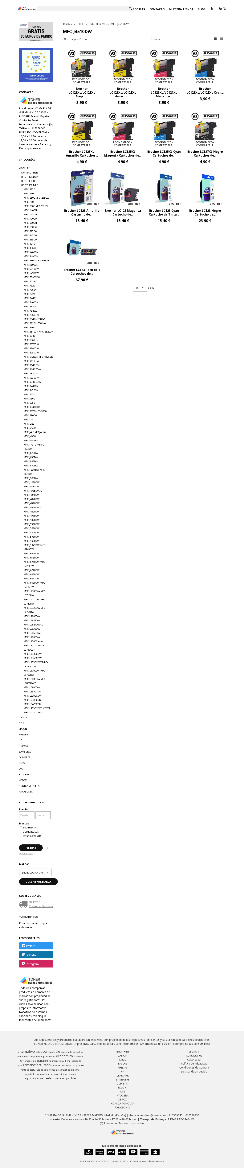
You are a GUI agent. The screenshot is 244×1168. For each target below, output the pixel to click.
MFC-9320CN (31, 373)
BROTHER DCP (29, 176)
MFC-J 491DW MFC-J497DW (34, 446)
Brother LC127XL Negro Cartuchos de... (205, 154)
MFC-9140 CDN (32, 365)
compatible (51, 1051)
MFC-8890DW (31, 348)
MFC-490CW (30, 218)
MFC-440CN (30, 210)
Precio (23, 809)
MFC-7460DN (31, 302)
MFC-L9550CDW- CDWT (37, 708)
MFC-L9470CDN (32, 704)
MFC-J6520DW (31, 553)
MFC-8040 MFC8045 (35, 319)
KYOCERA (24, 774)
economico (64, 1056)
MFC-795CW (30, 231)
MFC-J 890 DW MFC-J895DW (35, 472)
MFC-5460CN (31, 252)
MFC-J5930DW (31, 541)
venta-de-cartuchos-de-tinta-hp (52, 1074)
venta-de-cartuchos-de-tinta (34, 1070)
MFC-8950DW (31, 352)
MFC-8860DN (31, 340)
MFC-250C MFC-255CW (36, 197)
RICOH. (23, 763)
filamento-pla (29, 1061)
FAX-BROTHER (29, 172)
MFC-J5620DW (31, 528)
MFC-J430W (30, 436)
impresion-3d (59, 1061)
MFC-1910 (29, 243)
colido (39, 1052)
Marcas (24, 823)
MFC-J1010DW (31, 482)
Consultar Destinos (41, 906)
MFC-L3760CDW (33, 658)
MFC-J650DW (31, 457)
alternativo (26, 1051)
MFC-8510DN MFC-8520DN (38, 331)
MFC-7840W (30, 310)
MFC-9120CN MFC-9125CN (38, 356)
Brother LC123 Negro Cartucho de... (205, 212)
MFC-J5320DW (31, 520)
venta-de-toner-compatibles (58, 1078)
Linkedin (31, 955)
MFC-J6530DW (31, 557)
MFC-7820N (30, 306)
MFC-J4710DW (31, 515)
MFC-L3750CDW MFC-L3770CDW (36, 664)
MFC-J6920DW (31, 574)
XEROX (23, 780)
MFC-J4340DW (31, 494)
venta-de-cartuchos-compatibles (67, 1065)
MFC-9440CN (31, 386)
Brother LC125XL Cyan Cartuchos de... (164, 154)
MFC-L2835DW (32, 628)
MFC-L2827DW (32, 620)
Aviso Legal (194, 1059)
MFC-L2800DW (32, 616)
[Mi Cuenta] (211, 9)
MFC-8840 (29, 335)
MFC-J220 (29, 423)
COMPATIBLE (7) (31, 831)
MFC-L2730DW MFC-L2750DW (35, 610)
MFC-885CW (30, 239)
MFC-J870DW (31, 465)
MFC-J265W (30, 428)
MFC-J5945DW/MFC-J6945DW (35, 547)
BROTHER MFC (29, 185)
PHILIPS (23, 734)
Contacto (157, 9)
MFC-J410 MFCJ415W (35, 432)
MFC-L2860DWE (32, 633)
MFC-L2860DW (32, 637)
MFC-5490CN (31, 256)
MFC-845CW (30, 235)
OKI (21, 768)
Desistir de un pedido (194, 1071)
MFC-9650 (29, 394)
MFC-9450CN (31, 390)
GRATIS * (35, 902)
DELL (21, 723)
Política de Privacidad (194, 1063)
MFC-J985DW (31, 478)
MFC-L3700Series (33, 641)
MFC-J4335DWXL (33, 490)
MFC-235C (29, 189)
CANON (23, 717)
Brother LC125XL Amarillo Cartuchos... (82, 154)
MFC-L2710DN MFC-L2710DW (35, 601)
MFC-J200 (29, 419)
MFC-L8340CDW (33, 691)
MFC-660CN (30, 222)
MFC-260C (29, 202)
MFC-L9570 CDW (33, 712)
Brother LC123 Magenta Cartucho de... (123, 212)
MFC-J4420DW (31, 499)
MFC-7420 (29, 294)
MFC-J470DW (31, 440)
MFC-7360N (30, 289)
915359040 (175, 1115)
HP (20, 740)
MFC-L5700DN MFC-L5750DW (35, 672)
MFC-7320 (29, 285)
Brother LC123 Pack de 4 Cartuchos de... (81, 272)
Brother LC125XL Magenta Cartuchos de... (122, 154)
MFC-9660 (29, 398)
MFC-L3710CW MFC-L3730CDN (35, 647)
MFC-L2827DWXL (33, 624)
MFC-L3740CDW (33, 654)
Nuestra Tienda (181, 9)
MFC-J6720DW (31, 570)
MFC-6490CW (31, 273)
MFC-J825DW (31, 461)
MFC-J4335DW (31, 486)
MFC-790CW (30, 227)
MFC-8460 (29, 327)
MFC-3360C (30, 248)
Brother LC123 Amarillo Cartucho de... (82, 212)
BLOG (201, 9)
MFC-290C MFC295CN (36, 206)
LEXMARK (24, 746)
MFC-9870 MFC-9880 (35, 411)
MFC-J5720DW (31, 532)
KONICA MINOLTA (29, 786)
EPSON (23, 728)
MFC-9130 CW (31, 361)
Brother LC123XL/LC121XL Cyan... (205, 91)
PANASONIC (26, 791)
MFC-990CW (30, 415)
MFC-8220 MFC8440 (35, 323)
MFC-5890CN (31, 264)
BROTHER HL (28, 181)
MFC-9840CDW (32, 407)
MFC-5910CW (31, 269)
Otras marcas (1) (32, 835)
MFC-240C (29, 193)
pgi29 (19, 1065)
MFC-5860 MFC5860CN (36, 260)
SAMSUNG (25, 751)
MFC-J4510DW (31, 503)
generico (42, 1060)
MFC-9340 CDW (32, 381)
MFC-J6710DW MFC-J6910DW (35, 564)
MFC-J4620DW (31, 511)
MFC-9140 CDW (32, 369)
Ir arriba (194, 1051)
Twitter (30, 946)
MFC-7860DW (31, 315)
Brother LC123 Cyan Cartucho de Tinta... (164, 212)
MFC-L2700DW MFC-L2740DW (35, 593)
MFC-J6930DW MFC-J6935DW (35, 585)
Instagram (32, 964)
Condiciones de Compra (194, 1067)
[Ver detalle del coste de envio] (24, 904)
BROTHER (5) (29, 827)
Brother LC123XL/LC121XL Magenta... (164, 92)
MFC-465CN (30, 214)
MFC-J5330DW (31, 524)
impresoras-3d (74, 1061)
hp (50, 1061)
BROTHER (24, 167)
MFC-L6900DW (32, 687)
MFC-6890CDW (32, 277)
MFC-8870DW (31, 344)
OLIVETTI (24, 757)
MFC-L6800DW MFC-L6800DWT (35, 681)
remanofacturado (37, 1065)
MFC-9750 (29, 402)
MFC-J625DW (31, 453)
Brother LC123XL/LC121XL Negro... (82, 92)
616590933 (192, 1115)
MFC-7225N (30, 281)
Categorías (136, 9)
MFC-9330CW (31, 377)
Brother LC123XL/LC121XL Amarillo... (123, 92)
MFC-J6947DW (31, 578)
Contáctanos (194, 1055)
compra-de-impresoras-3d (42, 1056)
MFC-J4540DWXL (33, 507)
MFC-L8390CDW (33, 695)
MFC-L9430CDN (32, 700)
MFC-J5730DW (31, 536)
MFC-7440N (30, 298)
